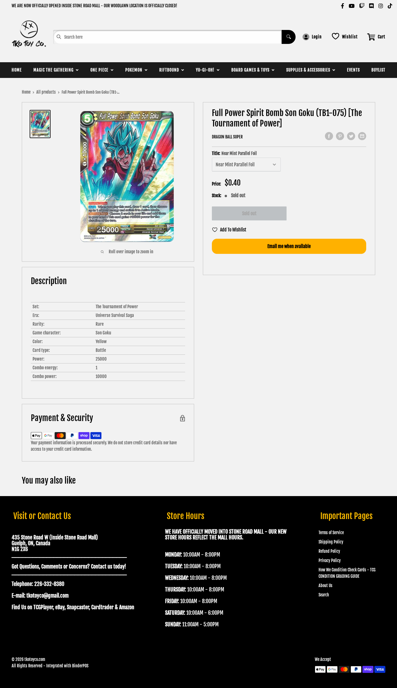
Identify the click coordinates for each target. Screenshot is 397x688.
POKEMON (135, 69)
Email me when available (289, 246)
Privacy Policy (330, 560)
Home (26, 92)
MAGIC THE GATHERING (54, 69)
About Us (325, 585)
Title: (234, 153)
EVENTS (353, 69)
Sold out (249, 213)
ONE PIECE (100, 69)
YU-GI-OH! (206, 69)
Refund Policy (329, 551)
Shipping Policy (331, 541)
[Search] (289, 37)
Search (324, 594)
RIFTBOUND (170, 69)
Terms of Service (331, 532)
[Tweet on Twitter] (351, 136)
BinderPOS (80, 665)
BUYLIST (378, 69)
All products (46, 92)
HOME (17, 69)
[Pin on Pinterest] (340, 136)
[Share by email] (362, 136)
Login (317, 36)
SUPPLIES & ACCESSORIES (309, 69)
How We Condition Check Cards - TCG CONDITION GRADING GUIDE (347, 573)
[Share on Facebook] (329, 136)
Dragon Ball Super (227, 136)
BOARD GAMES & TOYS (251, 69)
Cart (381, 36)
